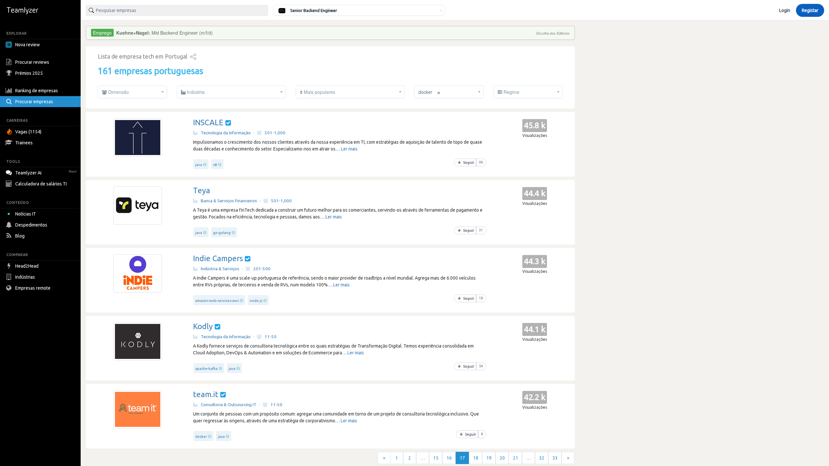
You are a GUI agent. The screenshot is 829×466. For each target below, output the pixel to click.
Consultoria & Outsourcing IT (228, 404)
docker (201, 436)
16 (449, 457)
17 (462, 457)
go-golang (222, 233)
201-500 (261, 268)
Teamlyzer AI (46, 173)
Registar (810, 10)
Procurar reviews (32, 62)
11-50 (271, 336)
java (198, 165)
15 (435, 457)
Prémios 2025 (29, 73)
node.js (256, 301)
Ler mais (349, 148)
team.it (205, 394)
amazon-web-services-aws (217, 301)
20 (502, 457)
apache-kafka (206, 369)
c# (215, 165)
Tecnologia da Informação (226, 132)
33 (555, 457)
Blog (20, 236)
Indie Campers (218, 258)
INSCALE (208, 122)
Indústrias (25, 277)
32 (541, 457)
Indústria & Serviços (220, 268)
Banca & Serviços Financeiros (229, 200)
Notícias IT (25, 213)
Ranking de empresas (36, 90)
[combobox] (177, 10)
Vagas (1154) (28, 131)
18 (475, 457)
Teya (201, 190)
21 (515, 457)
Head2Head (27, 266)
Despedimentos (31, 224)
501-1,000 (275, 132)
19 (489, 457)
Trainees (24, 142)
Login (784, 10)
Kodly (203, 326)
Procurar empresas (34, 101)
